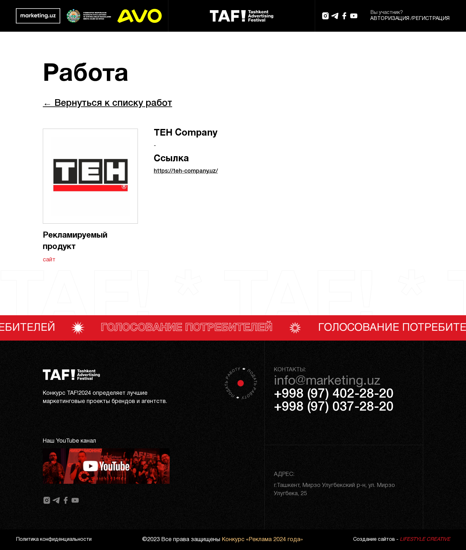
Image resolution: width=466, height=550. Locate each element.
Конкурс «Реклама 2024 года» (262, 539)
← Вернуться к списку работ (107, 103)
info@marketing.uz (327, 381)
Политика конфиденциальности (54, 539)
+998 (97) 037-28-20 (334, 407)
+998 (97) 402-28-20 (334, 394)
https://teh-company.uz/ (186, 171)
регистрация (431, 18)
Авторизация (389, 18)
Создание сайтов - (401, 539)
